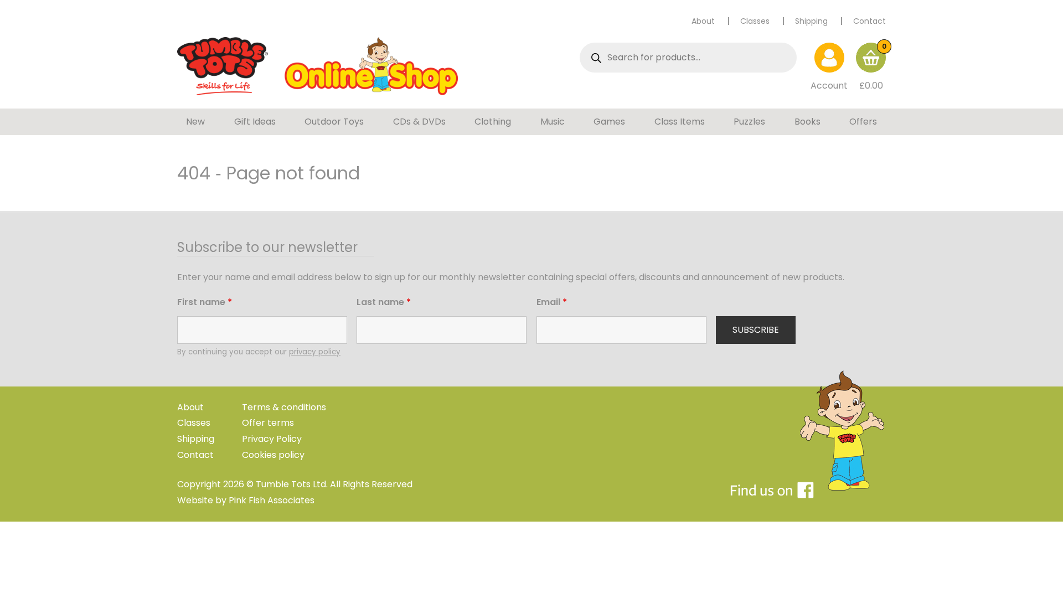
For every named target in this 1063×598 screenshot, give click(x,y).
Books (807, 121)
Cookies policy (273, 454)
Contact (869, 21)
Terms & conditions (284, 407)
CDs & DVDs (419, 121)
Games (609, 121)
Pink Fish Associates (271, 500)
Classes (755, 21)
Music (552, 121)
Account (829, 85)
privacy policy (314, 352)
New (195, 121)
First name (204, 302)
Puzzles (749, 121)
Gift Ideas (255, 121)
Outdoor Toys (334, 121)
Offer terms (268, 422)
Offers (863, 121)
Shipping (811, 21)
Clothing (492, 121)
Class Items (679, 121)
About (703, 21)
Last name (384, 302)
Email (551, 302)
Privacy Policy (272, 438)
